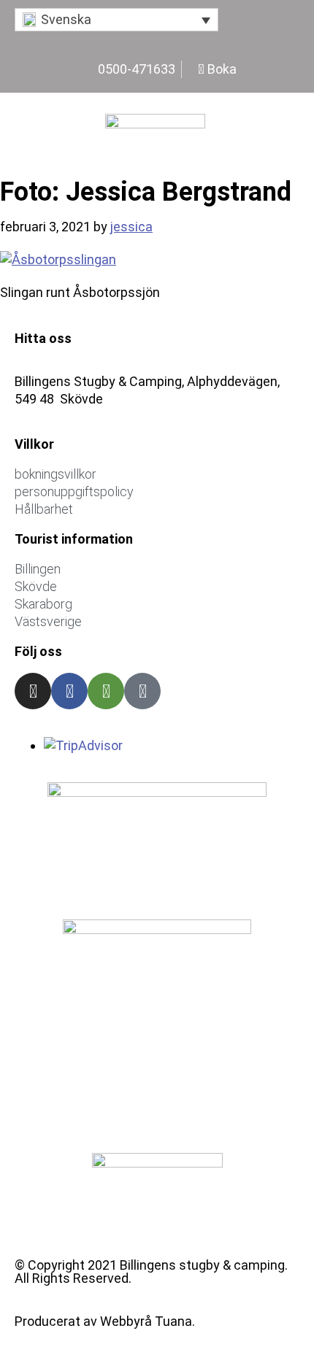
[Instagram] (33, 691)
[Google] (142, 691)
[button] (116, 19)
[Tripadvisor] (106, 691)
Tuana (173, 1321)
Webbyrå (126, 1321)
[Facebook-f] (69, 691)
